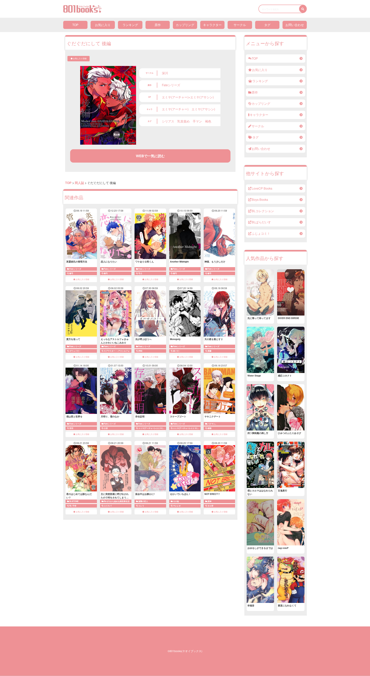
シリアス (168, 121)
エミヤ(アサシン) (203, 109)
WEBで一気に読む (150, 155)
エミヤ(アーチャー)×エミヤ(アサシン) (188, 97)
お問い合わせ (294, 25)
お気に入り (102, 25)
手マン (197, 121)
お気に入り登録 (80, 58)
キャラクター (212, 25)
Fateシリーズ (171, 85)
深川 (165, 73)
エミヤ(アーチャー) (175, 109)
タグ (267, 25)
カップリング (185, 25)
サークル (240, 25)
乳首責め (183, 121)
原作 (158, 25)
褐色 (208, 121)
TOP (75, 25)
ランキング (130, 25)
